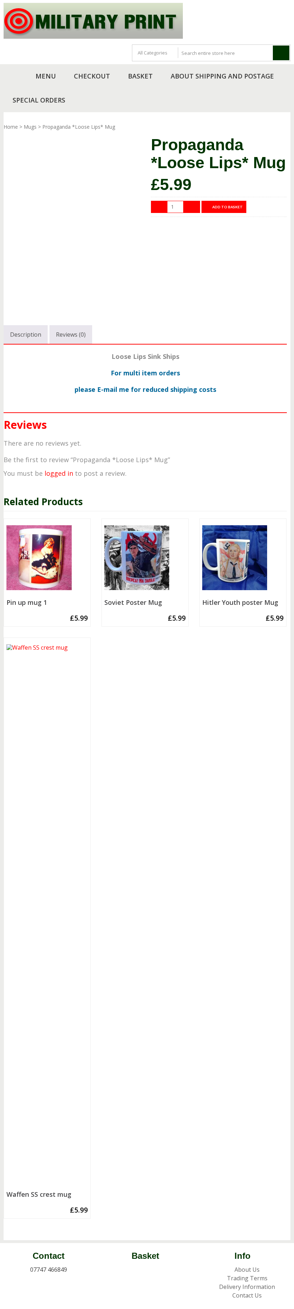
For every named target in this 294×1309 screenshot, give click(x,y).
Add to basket (227, 207)
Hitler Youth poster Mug (240, 603)
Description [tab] (25, 334)
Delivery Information (247, 1287)
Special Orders (39, 100)
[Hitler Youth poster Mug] (243, 560)
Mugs (30, 126)
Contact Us (247, 1295)
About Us (247, 1270)
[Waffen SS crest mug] (47, 916)
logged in (58, 473)
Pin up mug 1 (26, 603)
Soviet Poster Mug (133, 603)
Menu (45, 76)
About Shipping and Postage (222, 76)
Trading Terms (247, 1278)
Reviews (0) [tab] (71, 334)
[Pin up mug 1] (47, 560)
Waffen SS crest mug (38, 1195)
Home (11, 126)
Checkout (92, 76)
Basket (140, 76)
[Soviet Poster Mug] (145, 560)
